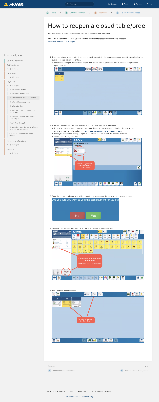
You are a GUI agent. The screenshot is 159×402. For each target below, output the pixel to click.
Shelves (114, 4)
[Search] (68, 4)
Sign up (139, 4)
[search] (79, 4)
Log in (151, 4)
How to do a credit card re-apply (61, 41)
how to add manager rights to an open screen (102, 131)
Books (126, 4)
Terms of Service (73, 397)
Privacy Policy (87, 397)
